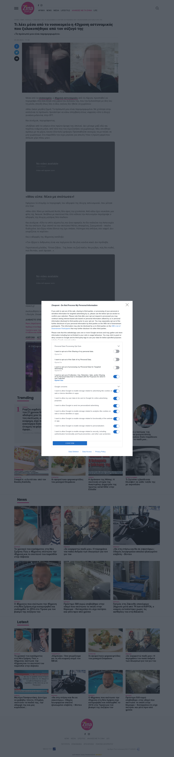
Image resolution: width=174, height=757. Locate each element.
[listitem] (87, 346)
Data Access (87, 452)
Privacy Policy (100, 452)
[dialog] (87, 378)
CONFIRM (70, 443)
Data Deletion (74, 452)
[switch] (116, 351)
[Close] (128, 305)
